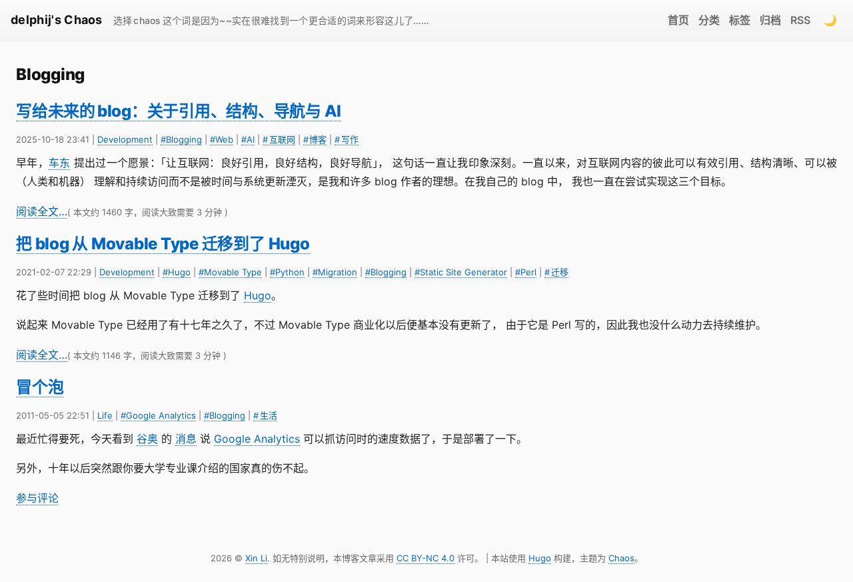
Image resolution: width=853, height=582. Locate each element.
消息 (186, 438)
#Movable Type (230, 272)
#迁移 (556, 272)
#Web (221, 139)
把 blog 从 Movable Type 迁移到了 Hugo (163, 243)
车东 (60, 162)
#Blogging (181, 139)
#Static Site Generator (461, 272)
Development (125, 139)
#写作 (347, 139)
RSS (800, 20)
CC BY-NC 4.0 (425, 558)
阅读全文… (41, 211)
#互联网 (279, 139)
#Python (287, 272)
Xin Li (256, 558)
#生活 (265, 415)
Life (105, 415)
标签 (739, 20)
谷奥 (147, 438)
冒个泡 (39, 387)
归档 (770, 20)
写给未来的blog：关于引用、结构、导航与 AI (178, 111)
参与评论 (37, 498)
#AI (248, 139)
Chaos (621, 558)
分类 (709, 20)
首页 (678, 20)
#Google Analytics (158, 415)
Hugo (257, 295)
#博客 (315, 139)
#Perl (525, 272)
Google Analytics (257, 438)
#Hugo (177, 272)
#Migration (335, 272)
